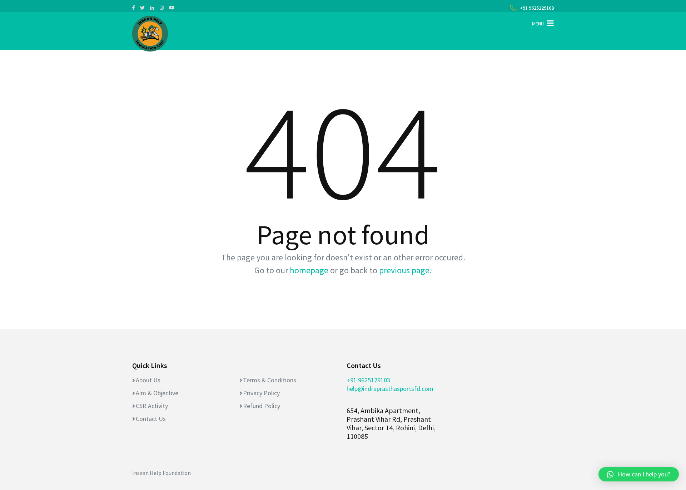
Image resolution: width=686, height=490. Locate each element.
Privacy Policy (261, 393)
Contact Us (151, 419)
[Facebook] (133, 8)
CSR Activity (152, 406)
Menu (538, 23)
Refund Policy (261, 406)
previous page (404, 270)
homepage (309, 270)
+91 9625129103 (537, 8)
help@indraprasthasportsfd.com (390, 388)
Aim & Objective (157, 393)
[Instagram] (162, 8)
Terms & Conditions (269, 380)
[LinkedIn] (152, 8)
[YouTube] (171, 8)
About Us (148, 380)
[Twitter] (142, 8)
